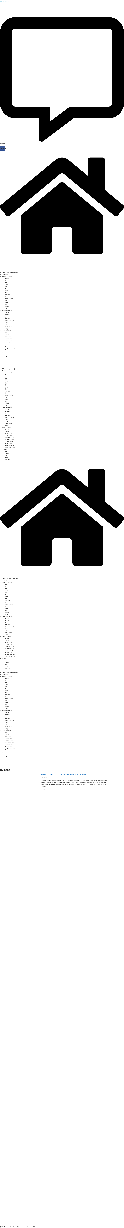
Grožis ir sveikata (7, 331)
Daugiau (43, 789)
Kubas (6, 301)
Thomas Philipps (9, 321)
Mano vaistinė (8, 347)
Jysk (6, 317)
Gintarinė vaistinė (9, 343)
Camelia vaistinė (9, 341)
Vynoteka (7, 295)
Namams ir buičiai (7, 311)
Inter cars (7, 363)
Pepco (6, 323)
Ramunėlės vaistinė (10, 351)
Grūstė (6, 303)
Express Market (9, 299)
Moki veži (7, 319)
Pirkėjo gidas (5, 274)
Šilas (6, 288)
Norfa (6, 284)
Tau (6, 305)
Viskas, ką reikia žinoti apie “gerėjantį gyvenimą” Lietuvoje (63, 774)
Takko (6, 361)
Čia (5, 297)
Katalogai (4, 353)
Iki (5, 280)
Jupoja (6, 329)
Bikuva (6, 325)
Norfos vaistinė (9, 345)
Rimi (6, 286)
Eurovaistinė (8, 337)
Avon (6, 359)
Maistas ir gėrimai (7, 276)
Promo (6, 291)
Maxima (7, 278)
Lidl (6, 282)
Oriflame (7, 357)
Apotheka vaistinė (10, 349)
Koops (6, 309)
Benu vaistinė (8, 339)
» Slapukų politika (31, 1227)
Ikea (6, 355)
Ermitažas (7, 315)
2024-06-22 (44, 777)
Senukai (7, 313)
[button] (62, 271)
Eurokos (7, 333)
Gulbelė (7, 307)
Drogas (7, 335)
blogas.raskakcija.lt (5, 1)
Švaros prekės (9, 327)
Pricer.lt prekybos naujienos (10, 272)
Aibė (6, 293)
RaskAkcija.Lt (8, 1227)
